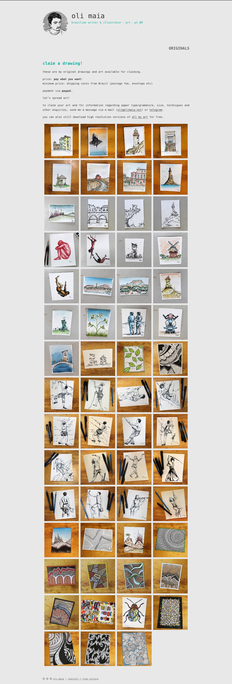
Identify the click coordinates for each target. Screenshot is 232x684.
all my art (140, 117)
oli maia (58, 679)
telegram (155, 109)
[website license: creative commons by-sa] (47, 679)
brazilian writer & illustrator (96, 22)
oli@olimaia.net (129, 109)
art (128, 22)
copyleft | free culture (83, 679)
